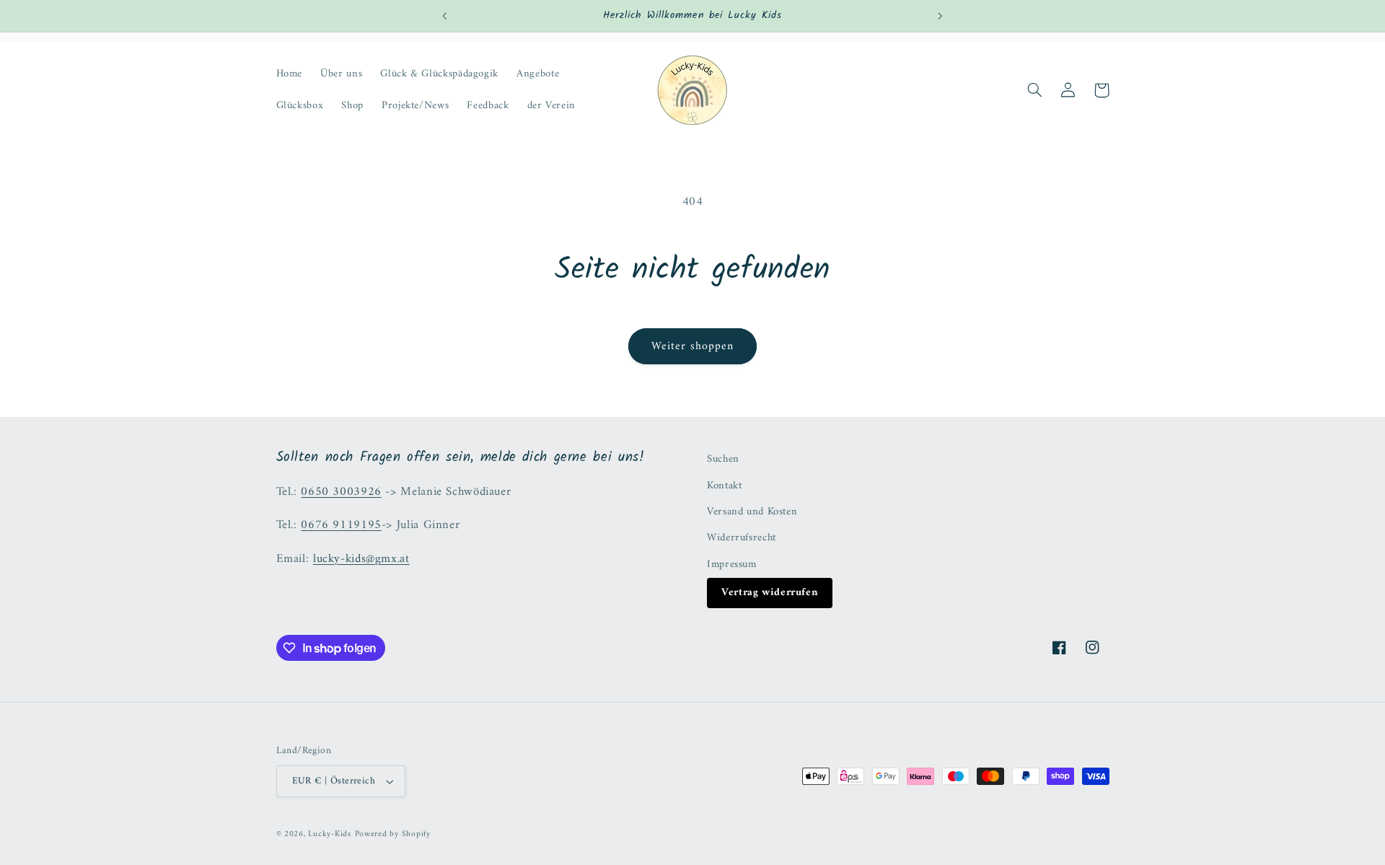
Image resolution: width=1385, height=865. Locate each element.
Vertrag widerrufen (769, 592)
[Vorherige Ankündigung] (445, 16)
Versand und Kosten (752, 511)
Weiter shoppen (692, 346)
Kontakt (724, 485)
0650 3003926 (341, 492)
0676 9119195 (341, 525)
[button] (1035, 90)
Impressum (732, 564)
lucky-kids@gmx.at (361, 559)
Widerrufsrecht (741, 537)
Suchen (723, 459)
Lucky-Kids (329, 834)
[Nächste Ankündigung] (940, 16)
